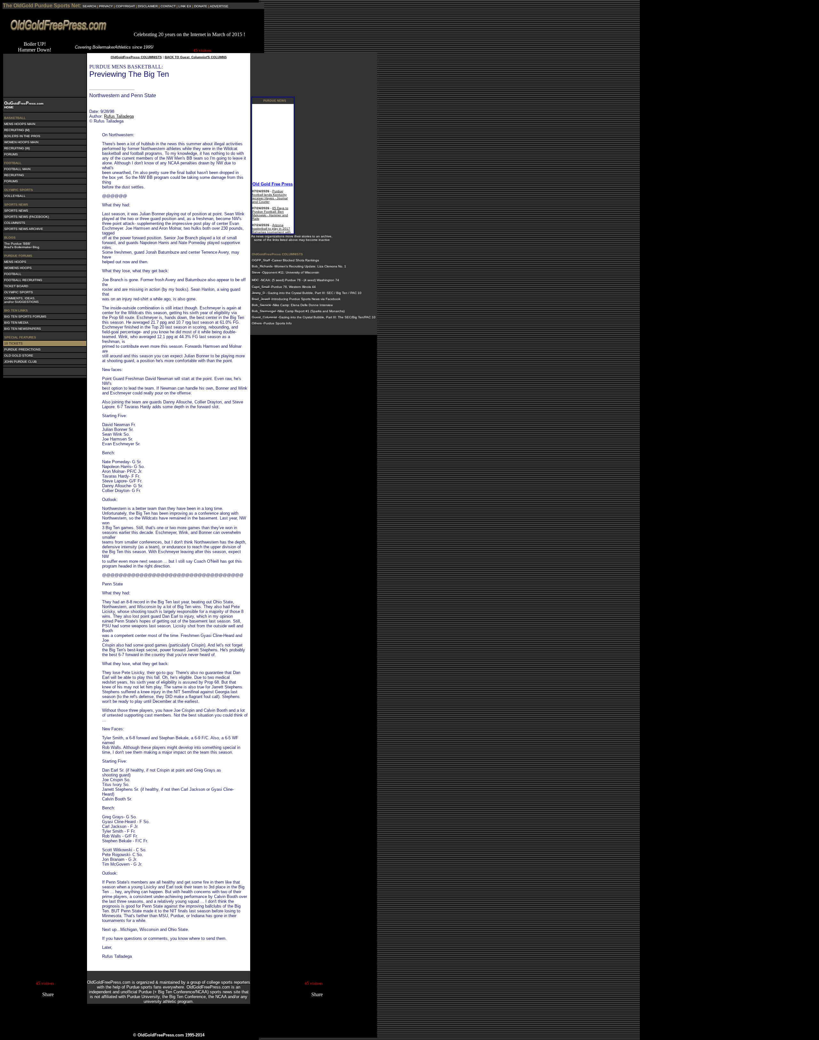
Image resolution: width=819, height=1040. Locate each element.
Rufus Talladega (119, 116)
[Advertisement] (189, 22)
